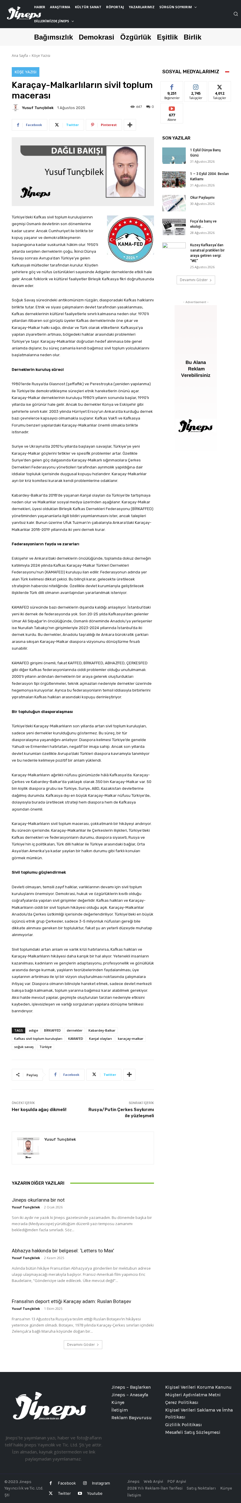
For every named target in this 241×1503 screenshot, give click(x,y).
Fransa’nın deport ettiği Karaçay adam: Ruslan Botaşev (71, 1301)
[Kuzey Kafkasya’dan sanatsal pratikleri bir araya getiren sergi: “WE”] (174, 250)
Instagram (101, 1483)
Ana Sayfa (20, 55)
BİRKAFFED (52, 1030)
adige (33, 1030)
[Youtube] (79, 1493)
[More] (130, 125)
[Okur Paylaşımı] (174, 203)
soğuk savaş (24, 1047)
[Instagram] (84, 1483)
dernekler (75, 1030)
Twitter (64, 1493)
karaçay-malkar (130, 1038)
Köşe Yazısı (41, 55)
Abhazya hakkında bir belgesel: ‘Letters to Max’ (63, 1251)
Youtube (95, 1493)
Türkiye (45, 1047)
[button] (235, 13)
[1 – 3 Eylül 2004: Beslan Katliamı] (174, 179)
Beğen (172, 86)
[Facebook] (50, 1483)
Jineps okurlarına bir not (38, 1200)
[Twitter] (50, 1493)
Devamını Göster (81, 1344)
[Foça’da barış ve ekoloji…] (174, 227)
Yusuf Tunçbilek (37, 108)
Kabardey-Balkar (102, 1030)
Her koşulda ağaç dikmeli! (39, 1109)
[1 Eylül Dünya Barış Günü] (174, 155)
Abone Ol (172, 107)
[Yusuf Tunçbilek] (16, 107)
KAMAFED (75, 1038)
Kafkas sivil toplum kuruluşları (38, 1038)
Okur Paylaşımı (202, 198)
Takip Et (195, 86)
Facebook (67, 1483)
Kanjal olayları (100, 1038)
